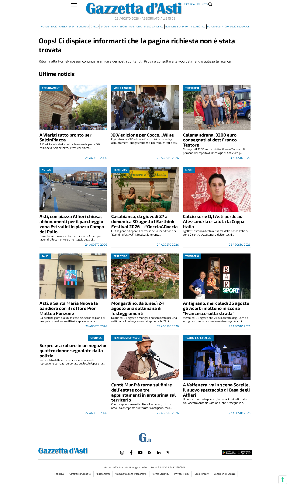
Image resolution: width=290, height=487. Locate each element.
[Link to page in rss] (149, 452)
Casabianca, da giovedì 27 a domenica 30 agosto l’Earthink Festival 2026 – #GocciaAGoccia (144, 221)
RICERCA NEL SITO (196, 4)
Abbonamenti (103, 474)
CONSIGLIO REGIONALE (237, 26)
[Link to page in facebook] (131, 452)
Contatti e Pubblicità (80, 474)
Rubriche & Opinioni (177, 26)
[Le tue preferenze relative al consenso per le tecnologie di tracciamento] (283, 480)
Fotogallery (215, 26)
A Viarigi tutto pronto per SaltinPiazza (65, 137)
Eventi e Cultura (79, 26)
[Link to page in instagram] (122, 452)
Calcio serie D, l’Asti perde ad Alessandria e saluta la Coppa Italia (213, 221)
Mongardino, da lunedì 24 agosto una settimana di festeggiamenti (137, 308)
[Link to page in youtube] (140, 452)
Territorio (135, 26)
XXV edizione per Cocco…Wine (142, 134)
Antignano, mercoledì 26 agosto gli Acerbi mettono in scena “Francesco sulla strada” (216, 308)
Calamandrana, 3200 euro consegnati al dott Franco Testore (210, 140)
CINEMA (95, 26)
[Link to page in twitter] (168, 452)
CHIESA (63, 26)
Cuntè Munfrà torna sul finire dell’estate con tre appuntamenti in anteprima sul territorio (143, 392)
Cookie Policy (202, 474)
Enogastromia (109, 26)
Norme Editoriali (161, 474)
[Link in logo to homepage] (73, 450)
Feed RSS (60, 474)
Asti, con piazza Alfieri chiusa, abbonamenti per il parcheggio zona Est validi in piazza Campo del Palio (71, 224)
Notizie (45, 26)
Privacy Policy (181, 474)
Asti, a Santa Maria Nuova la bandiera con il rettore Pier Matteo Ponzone (68, 308)
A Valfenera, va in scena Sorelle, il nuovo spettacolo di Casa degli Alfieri (216, 389)
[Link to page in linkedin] (159, 452)
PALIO (54, 26)
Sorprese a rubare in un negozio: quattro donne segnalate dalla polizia (72, 350)
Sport (123, 26)
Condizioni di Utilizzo (224, 474)
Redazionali (198, 26)
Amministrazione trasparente (131, 474)
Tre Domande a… (153, 26)
